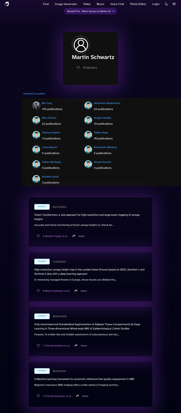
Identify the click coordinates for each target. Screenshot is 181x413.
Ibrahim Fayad (50, 176)
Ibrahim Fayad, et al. (56, 236)
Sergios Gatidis (102, 117)
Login (156, 4)
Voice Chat (117, 4)
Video (87, 4)
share (81, 236)
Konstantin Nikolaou (105, 147)
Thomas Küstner (51, 132)
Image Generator (66, 4)
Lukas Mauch (49, 147)
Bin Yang (47, 103)
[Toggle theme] (166, 4)
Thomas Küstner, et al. (57, 345)
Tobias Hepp (101, 132)
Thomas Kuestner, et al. (58, 396)
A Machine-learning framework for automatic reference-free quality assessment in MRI (84, 379)
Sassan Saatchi (102, 161)
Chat (46, 4)
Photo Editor (138, 4)
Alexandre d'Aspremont (107, 103)
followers (90, 67)
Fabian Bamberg (51, 161)
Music (100, 4)
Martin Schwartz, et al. (57, 290)
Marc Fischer (49, 117)
